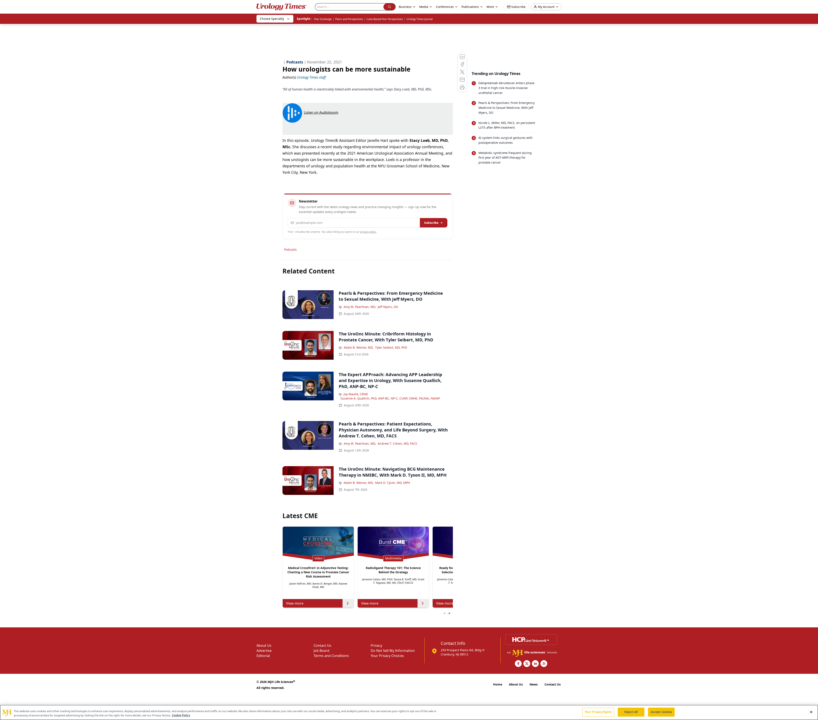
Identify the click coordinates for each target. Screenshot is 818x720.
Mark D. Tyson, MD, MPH (392, 483)
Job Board (321, 650)
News (534, 684)
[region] (409, 712)
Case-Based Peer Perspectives (385, 19)
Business (405, 7)
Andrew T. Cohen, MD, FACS (397, 443)
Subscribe (431, 223)
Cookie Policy (181, 715)
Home (497, 684)
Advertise (264, 650)
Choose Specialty (272, 19)
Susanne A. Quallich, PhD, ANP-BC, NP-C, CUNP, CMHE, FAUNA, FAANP (390, 398)
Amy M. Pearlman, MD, (360, 307)
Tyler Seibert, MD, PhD (391, 347)
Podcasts (290, 249)
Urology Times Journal (419, 19)
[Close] (811, 712)
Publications (470, 7)
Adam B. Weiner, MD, (358, 347)
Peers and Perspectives (349, 19)
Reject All (631, 712)
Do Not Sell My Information (393, 650)
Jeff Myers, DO (388, 307)
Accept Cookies (661, 712)
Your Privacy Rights (598, 712)
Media (423, 7)
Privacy (376, 645)
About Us (263, 645)
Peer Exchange (323, 19)
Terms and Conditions (331, 655)
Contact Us (322, 645)
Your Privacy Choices (387, 655)
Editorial (263, 655)
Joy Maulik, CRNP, (356, 394)
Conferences (445, 7)
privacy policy (368, 232)
